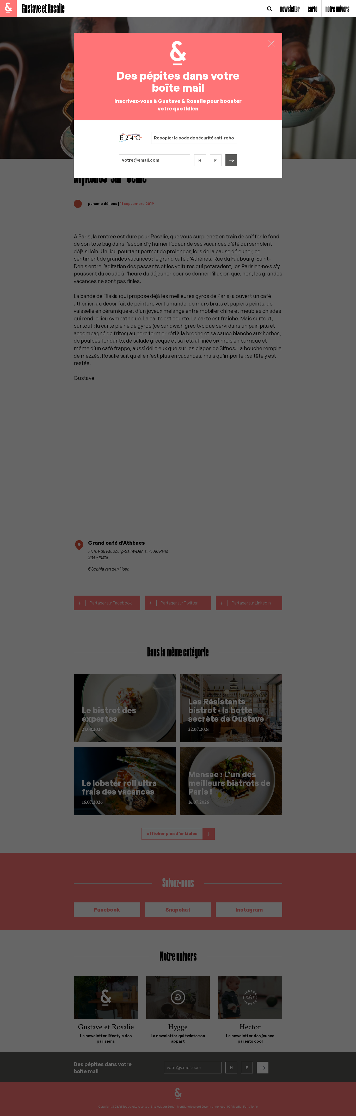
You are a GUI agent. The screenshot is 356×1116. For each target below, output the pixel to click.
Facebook (107, 909)
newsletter (290, 9)
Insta (103, 557)
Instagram (249, 909)
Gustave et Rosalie (43, 9)
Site (92, 557)
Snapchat (178, 909)
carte (312, 9)
